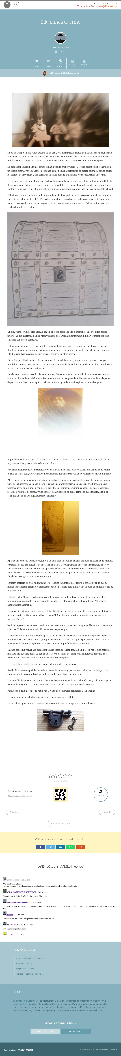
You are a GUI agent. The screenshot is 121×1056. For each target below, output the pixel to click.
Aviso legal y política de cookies (29, 958)
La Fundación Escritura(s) (26, 1000)
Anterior (13, 811)
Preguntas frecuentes (25, 968)
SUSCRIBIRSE (76, 1031)
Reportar (84, 65)
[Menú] (7, 4)
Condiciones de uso (24, 963)
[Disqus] (60, 905)
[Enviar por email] (80, 847)
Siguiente (107, 811)
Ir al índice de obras (61, 823)
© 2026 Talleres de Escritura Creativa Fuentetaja (98, 1049)
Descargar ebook (101, 795)
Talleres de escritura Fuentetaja (29, 973)
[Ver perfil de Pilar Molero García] (60, 38)
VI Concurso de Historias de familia (64, 73)
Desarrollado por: (18, 1049)
